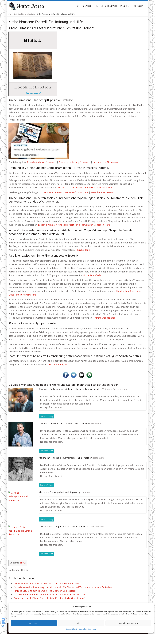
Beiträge (87, 6)
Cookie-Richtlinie (72, 629)
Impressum (92, 629)
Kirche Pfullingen (58, 364)
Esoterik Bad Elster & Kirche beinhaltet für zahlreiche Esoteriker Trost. (50, 594)
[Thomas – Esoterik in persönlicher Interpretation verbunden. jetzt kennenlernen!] (20, 400)
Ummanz (86, 492)
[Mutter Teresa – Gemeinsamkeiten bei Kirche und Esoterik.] (27, 6)
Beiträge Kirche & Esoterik (24, 14)
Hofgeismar (99, 458)
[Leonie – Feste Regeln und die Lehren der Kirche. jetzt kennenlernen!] (20, 537)
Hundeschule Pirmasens (105, 162)
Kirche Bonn (83, 249)
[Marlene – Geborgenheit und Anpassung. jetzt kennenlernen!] (20, 503)
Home (76, 6)
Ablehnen (81, 623)
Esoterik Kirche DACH (106, 6)
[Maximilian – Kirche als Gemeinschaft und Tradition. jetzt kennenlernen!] (20, 469)
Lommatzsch (97, 423)
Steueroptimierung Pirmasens (74, 162)
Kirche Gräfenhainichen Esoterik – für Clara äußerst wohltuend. (46, 583)
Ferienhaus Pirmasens (102, 192)
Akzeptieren (34, 623)
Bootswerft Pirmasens (76, 192)
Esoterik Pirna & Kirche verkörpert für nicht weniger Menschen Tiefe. (74, 224)
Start (10, 14)
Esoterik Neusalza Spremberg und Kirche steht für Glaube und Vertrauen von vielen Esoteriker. (63, 587)
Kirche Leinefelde (92, 275)
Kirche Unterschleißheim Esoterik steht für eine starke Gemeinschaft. (49, 598)
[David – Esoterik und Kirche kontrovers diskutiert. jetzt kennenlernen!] (20, 434)
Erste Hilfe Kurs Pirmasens (99, 187)
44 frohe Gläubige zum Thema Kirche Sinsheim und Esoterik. (44, 590)
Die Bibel (124, 6)
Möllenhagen (97, 526)
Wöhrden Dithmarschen (114, 389)
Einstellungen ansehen (128, 623)
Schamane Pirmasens (51, 192)
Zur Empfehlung (46, 416)
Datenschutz (83, 629)
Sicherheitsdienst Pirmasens (41, 162)
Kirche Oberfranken (105, 317)
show (22, 563)
